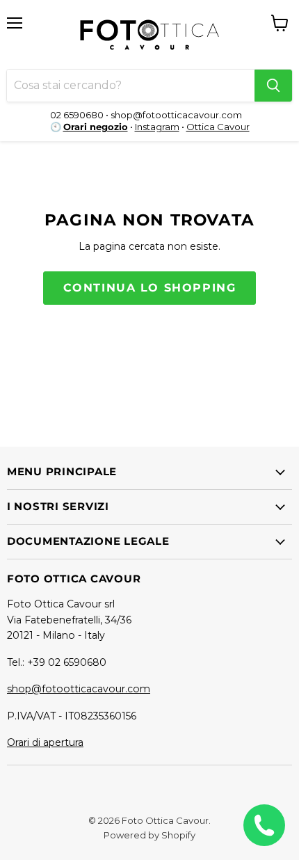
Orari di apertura (45, 742)
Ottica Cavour (218, 126)
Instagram (157, 126)
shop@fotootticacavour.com (78, 689)
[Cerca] (273, 86)
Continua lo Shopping (149, 287)
